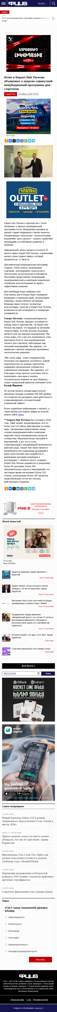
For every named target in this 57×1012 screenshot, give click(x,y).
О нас (28, 999)
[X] (14, 140)
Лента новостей (11, 521)
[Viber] (22, 140)
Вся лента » (28, 666)
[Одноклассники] (6, 140)
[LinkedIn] (18, 140)
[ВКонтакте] (10, 140)
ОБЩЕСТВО (11, 94)
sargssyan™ (39, 1008)
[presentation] (46, 19)
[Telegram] (33, 140)
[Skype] (29, 140)
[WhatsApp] (25, 140)
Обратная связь (17, 999)
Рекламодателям (40, 999)
